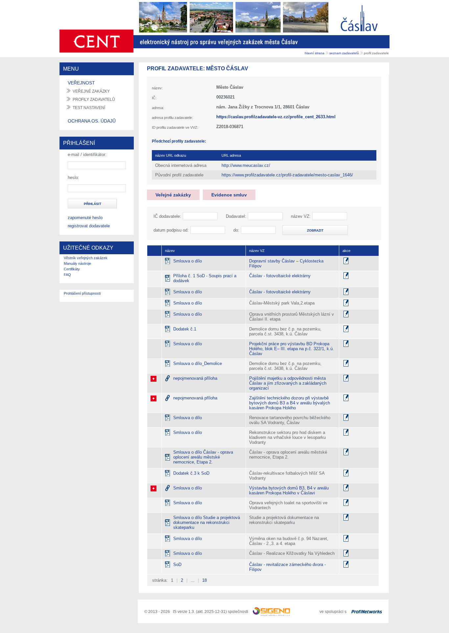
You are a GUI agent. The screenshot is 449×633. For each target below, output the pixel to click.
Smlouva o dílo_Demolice (197, 363)
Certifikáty (72, 269)
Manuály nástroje (77, 263)
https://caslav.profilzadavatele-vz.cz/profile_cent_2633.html (276, 116)
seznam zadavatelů (344, 53)
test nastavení (89, 107)
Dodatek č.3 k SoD (191, 473)
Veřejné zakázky (173, 194)
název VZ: (301, 216)
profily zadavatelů (94, 99)
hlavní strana (314, 53)
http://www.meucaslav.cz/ (246, 165)
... (193, 580)
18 (204, 580)
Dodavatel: (236, 216)
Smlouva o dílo (187, 261)
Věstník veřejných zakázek (85, 258)
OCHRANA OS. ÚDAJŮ (92, 121)
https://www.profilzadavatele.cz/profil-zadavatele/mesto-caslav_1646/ (287, 174)
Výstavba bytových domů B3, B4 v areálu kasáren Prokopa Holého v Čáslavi (289, 490)
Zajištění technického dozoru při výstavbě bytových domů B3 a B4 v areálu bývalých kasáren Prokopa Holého (289, 403)
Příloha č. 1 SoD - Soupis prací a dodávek (204, 278)
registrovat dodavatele (89, 225)
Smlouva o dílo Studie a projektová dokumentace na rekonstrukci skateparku (206, 522)
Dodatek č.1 (184, 329)
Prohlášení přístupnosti (82, 293)
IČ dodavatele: (167, 216)
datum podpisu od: (171, 230)
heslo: (73, 177)
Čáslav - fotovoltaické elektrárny (280, 275)
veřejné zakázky (91, 91)
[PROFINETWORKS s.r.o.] (366, 611)
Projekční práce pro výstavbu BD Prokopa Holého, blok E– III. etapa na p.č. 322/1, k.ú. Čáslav (291, 348)
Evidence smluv (229, 194)
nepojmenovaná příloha (195, 378)
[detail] (345, 261)
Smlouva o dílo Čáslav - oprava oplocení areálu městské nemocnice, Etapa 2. (203, 457)
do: (236, 230)
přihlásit (92, 204)
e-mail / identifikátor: (87, 154)
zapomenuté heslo (85, 217)
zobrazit (315, 230)
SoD (177, 564)
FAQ (67, 275)
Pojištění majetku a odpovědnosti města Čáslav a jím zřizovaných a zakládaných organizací (287, 383)
